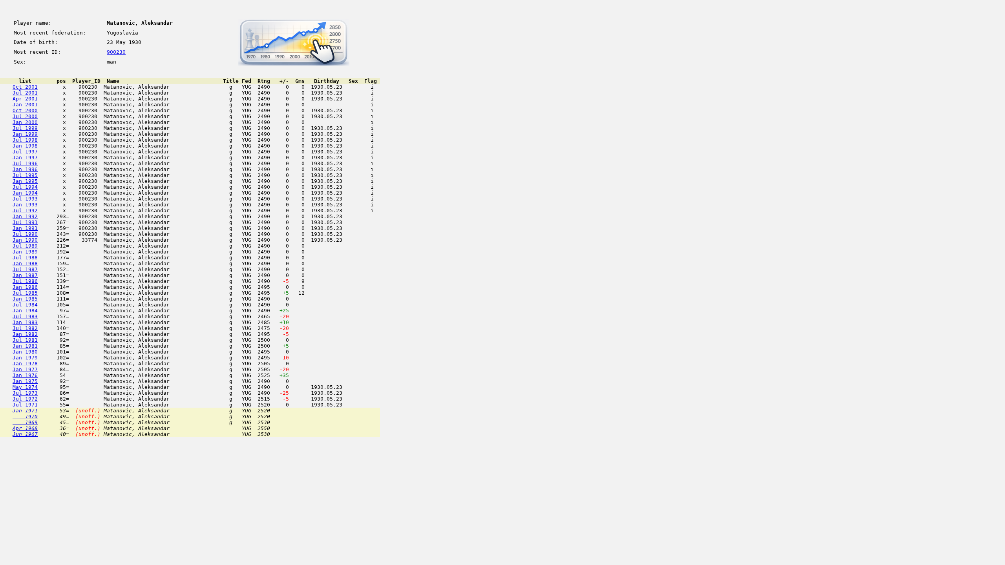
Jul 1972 (25, 399)
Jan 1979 (25, 358)
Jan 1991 (25, 228)
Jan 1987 (25, 275)
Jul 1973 (25, 393)
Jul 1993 (25, 199)
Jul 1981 (25, 340)
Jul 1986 (25, 281)
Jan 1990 (25, 240)
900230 (116, 52)
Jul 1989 (25, 246)
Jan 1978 (25, 363)
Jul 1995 (25, 175)
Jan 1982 (25, 334)
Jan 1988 (25, 263)
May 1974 (25, 387)
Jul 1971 (25, 405)
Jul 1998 (25, 140)
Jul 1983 (25, 316)
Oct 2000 (25, 110)
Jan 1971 (25, 411)
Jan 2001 (25, 105)
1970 (25, 416)
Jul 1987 (25, 269)
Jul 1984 (25, 305)
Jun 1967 (25, 434)
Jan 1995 (25, 181)
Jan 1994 (25, 193)
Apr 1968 (25, 428)
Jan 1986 (25, 287)
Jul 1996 (25, 163)
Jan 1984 (25, 310)
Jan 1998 (25, 146)
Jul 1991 (25, 222)
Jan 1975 (25, 381)
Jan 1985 (25, 299)
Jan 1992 (25, 216)
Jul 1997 (25, 152)
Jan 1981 (25, 346)
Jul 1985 (25, 293)
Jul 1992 (25, 210)
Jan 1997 (25, 157)
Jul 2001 (25, 93)
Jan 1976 (25, 375)
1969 (25, 422)
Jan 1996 (25, 169)
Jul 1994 (25, 187)
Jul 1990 (25, 234)
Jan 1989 (25, 252)
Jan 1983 (25, 322)
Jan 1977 (25, 369)
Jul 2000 (25, 116)
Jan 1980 (25, 352)
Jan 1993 (25, 205)
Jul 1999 (25, 128)
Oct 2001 (25, 87)
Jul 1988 (25, 258)
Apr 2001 (25, 99)
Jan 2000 (25, 122)
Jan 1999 (25, 134)
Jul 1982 (25, 328)
